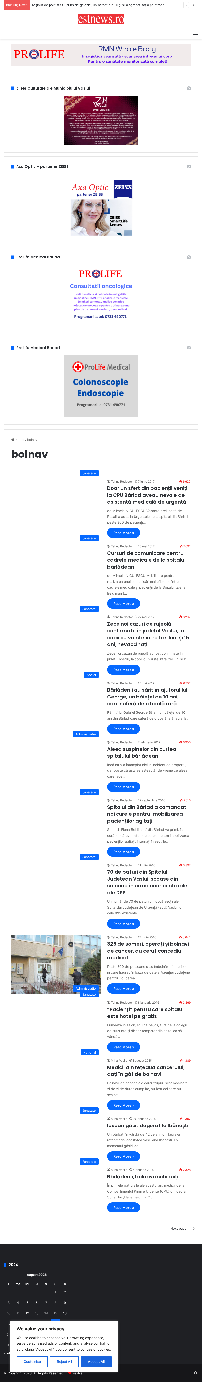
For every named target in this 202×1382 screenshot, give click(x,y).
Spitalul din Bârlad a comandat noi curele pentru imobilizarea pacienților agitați (146, 814)
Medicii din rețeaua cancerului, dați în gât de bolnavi (146, 1071)
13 (36, 1313)
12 (27, 1313)
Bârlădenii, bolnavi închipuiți (142, 1176)
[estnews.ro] (101, 19)
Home (19, 440)
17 (8, 1324)
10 (8, 1313)
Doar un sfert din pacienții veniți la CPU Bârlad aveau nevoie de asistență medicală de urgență (147, 495)
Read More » (123, 533)
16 (65, 1313)
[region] (64, 1346)
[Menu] (195, 32)
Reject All (64, 1361)
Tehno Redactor (122, 481)
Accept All (96, 1361)
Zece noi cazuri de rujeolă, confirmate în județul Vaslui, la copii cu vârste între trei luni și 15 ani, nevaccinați (148, 634)
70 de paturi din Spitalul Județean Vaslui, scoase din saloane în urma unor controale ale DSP (147, 882)
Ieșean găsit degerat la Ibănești (147, 1125)
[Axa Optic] (101, 55)
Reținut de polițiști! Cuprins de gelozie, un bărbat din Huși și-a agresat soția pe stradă (98, 5)
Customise (32, 1361)
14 (46, 1313)
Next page (178, 1228)
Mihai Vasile (119, 1060)
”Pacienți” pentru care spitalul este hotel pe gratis (145, 1013)
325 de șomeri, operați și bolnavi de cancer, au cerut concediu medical (148, 950)
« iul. (7, 1353)
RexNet (78, 1373)
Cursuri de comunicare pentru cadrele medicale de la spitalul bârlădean (146, 560)
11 (18, 1313)
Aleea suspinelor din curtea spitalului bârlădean (141, 752)
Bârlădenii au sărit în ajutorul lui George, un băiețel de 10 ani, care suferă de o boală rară (147, 696)
